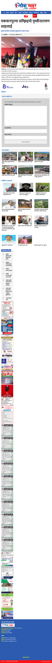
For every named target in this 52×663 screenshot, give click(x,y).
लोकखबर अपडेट (6, 250)
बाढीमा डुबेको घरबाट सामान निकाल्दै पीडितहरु (25, 176)
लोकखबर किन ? (26, 657)
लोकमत (27, 16)
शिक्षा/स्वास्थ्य (36, 13)
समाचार (7, 13)
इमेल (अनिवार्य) (7, 135)
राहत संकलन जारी (8, 299)
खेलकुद (41, 13)
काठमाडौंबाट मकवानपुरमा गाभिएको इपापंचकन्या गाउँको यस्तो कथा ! (41, 210)
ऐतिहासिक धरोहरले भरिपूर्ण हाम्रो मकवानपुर (40, 226)
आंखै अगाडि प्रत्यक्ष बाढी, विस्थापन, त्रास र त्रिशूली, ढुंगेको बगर (41, 176)
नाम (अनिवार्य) (7, 128)
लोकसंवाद (11, 16)
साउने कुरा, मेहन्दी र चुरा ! (23, 245)
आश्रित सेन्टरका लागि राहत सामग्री (8, 175)
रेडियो (31, 16)
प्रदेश (16, 13)
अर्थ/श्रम (20, 13)
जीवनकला (22, 16)
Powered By (44, 661)
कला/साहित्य (25, 13)
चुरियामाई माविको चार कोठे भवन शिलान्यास (24, 210)
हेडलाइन (11, 13)
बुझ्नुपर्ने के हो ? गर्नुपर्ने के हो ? (7, 245)
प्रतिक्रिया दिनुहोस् (8, 105)
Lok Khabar (49, 661)
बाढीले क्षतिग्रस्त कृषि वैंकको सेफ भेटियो (8, 162)
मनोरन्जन (30, 13)
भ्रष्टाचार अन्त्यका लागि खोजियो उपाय (25, 226)
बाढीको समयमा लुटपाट (38, 162)
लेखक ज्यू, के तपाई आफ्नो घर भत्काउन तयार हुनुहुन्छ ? (25, 194)
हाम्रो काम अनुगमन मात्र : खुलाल (40, 245)
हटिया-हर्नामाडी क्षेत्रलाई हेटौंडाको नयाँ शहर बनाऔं (8, 210)
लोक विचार (6, 16)
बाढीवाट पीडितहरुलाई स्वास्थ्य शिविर (25, 162)
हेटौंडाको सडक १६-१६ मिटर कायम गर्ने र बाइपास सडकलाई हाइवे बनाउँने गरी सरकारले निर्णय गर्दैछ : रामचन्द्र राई (8, 228)
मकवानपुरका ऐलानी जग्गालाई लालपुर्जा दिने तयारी (9, 194)
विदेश (45, 13)
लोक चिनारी (16, 16)
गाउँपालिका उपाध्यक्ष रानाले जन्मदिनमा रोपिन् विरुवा (41, 194)
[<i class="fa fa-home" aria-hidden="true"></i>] (4, 12)
